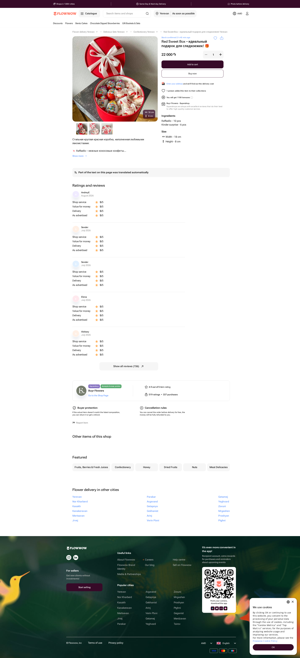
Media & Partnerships (129, 574)
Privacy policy (115, 642)
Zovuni (177, 591)
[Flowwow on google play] (213, 608)
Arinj (148, 607)
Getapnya (151, 597)
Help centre (179, 559)
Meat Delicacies (218, 467)
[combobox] (288, 602)
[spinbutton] (213, 55)
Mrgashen (179, 597)
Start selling (84, 587)
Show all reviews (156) (126, 366)
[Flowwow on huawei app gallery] (221, 608)
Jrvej (119, 618)
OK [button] (273, 647)
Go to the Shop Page (98, 395)
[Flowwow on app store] (217, 608)
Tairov (177, 623)
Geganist (179, 613)
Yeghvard (151, 623)
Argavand (151, 591)
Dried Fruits (170, 467)
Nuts (194, 467)
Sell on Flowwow (182, 565)
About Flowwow (126, 559)
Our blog (149, 565)
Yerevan (121, 591)
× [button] (292, 602)
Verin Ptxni (151, 613)
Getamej (150, 618)
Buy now (192, 73)
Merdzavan (180, 618)
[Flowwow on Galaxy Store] (225, 608)
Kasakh (121, 602)
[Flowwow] (65, 13)
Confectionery (123, 467)
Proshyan (179, 602)
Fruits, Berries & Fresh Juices (91, 467)
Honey (146, 467)
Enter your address (175, 84)
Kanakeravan (124, 607)
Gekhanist (151, 602)
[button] (206, 55)
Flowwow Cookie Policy (265, 640)
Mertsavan (123, 613)
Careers (149, 559)
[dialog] (273, 626)
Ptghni (177, 607)
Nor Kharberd (124, 597)
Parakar (121, 623)
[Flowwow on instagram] (68, 557)
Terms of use (95, 642)
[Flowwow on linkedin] (75, 557)
